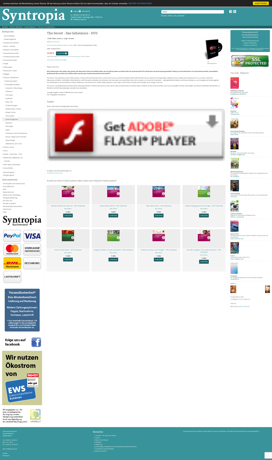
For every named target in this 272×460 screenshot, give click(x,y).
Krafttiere (9, 98)
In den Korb (61, 53)
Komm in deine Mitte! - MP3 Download (68, 250)
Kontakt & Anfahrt (9, 203)
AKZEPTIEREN (261, 3)
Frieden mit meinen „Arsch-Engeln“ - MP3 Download (159, 250)
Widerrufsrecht (8, 192)
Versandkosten (8, 186)
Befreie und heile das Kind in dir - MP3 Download (68, 206)
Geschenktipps (9, 36)
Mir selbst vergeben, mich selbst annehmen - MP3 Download (204, 251)
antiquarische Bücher (11, 43)
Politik (6, 64)
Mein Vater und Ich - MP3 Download (158, 206)
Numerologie (10, 140)
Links (4, 212)
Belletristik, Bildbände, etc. (13, 158)
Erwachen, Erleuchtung (13, 88)
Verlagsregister (8, 175)
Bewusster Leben (10, 71)
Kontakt (5, 453)
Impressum (7, 209)
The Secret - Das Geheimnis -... (47, 27)
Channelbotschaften (12, 84)
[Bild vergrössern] (213, 59)
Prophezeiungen (11, 105)
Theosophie (9, 116)
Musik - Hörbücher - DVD (13, 154)
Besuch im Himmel (101, 451)
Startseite (5, 27)
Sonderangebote (10, 39)
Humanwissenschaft (11, 53)
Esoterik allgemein (30, 27)
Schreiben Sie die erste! (54, 173)
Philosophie (8, 67)
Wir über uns (7, 200)
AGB (4, 189)
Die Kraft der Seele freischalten (104, 449)
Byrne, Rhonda (54, 42)
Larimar (97, 438)
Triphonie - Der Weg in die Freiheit (105, 435)
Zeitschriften (8, 168)
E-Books (7, 161)
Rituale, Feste (10, 112)
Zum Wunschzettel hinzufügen (57, 60)
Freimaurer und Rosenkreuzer (16, 133)
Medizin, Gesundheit (11, 50)
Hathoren (8, 91)
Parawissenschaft (10, 60)
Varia (5, 151)
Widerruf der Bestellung (11, 195)
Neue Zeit (9, 102)
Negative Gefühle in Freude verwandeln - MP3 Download (113, 250)
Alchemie (8, 123)
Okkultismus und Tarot (13, 144)
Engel (7, 130)
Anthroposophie (11, 81)
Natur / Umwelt (9, 46)
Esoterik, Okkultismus (16, 27)
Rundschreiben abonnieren (12, 206)
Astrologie (9, 126)
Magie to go (99, 444)
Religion (7, 74)
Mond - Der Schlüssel (101, 440)
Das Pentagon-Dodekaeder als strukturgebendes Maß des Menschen (116, 446)
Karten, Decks (9, 147)
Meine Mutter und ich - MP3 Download (113, 206)
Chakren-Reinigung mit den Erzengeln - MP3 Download (204, 206)
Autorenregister (9, 172)
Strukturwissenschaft (11, 56)
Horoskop (9, 95)
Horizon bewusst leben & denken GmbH (60, 45)
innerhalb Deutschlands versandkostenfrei (70, 56)
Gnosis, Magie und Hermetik (15, 137)
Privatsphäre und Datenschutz (14, 183)
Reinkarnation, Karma (13, 109)
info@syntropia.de (79, 19)
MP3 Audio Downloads (12, 164)
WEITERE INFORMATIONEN (140, 3)
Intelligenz (98, 442)
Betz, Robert (68, 209)
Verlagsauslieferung (10, 198)
